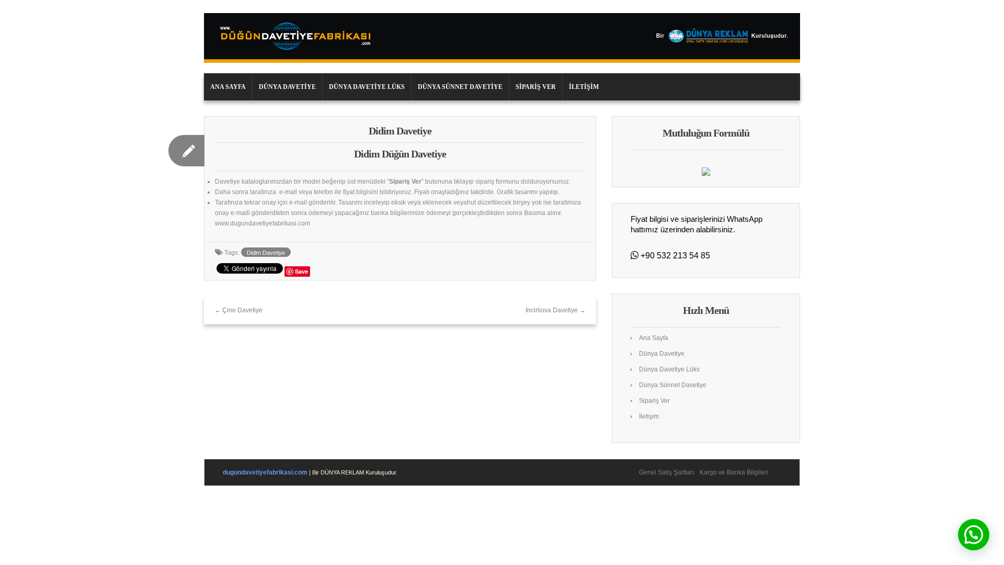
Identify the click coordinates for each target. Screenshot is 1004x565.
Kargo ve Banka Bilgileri (734, 472)
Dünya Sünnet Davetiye (460, 87)
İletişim (584, 87)
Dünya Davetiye (287, 87)
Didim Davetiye (266, 253)
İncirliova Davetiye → (556, 310)
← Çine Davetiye (238, 310)
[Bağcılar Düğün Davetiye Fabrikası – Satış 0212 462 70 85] (502, 37)
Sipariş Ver (536, 87)
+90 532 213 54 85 (674, 255)
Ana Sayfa (228, 87)
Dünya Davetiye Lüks (367, 87)
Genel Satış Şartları (666, 472)
